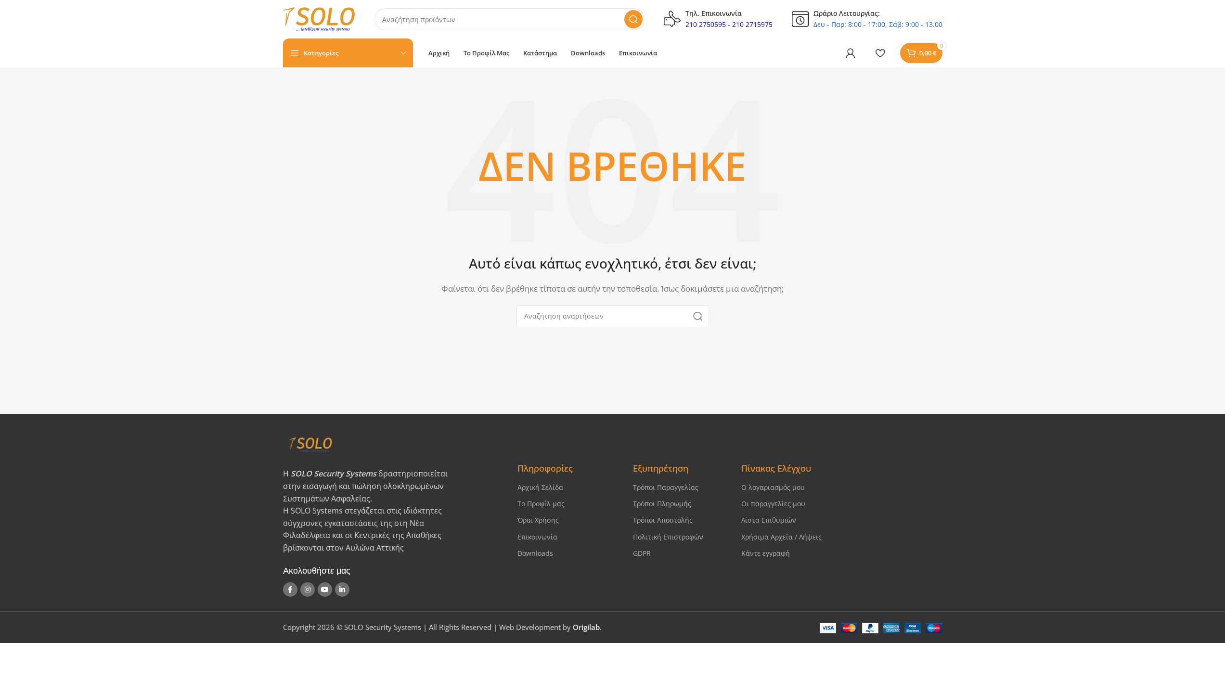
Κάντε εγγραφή (765, 553)
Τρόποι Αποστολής (663, 520)
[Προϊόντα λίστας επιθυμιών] (880, 53)
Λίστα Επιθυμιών (768, 520)
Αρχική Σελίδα (540, 487)
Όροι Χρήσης (538, 520)
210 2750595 (705, 24)
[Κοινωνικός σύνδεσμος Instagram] (307, 589)
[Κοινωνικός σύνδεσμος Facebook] (290, 589)
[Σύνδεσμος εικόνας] (392, 444)
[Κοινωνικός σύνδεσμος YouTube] (325, 589)
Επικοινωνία (537, 536)
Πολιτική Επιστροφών (668, 536)
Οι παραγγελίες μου (773, 503)
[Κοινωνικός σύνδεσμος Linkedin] (342, 589)
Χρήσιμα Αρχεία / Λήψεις (781, 536)
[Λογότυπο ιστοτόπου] (319, 18)
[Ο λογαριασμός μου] (850, 53)
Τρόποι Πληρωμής (662, 503)
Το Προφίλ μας (541, 503)
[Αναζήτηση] (633, 19)
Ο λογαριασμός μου (773, 487)
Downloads (535, 553)
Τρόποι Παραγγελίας (665, 487)
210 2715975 (752, 24)
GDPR (642, 553)
